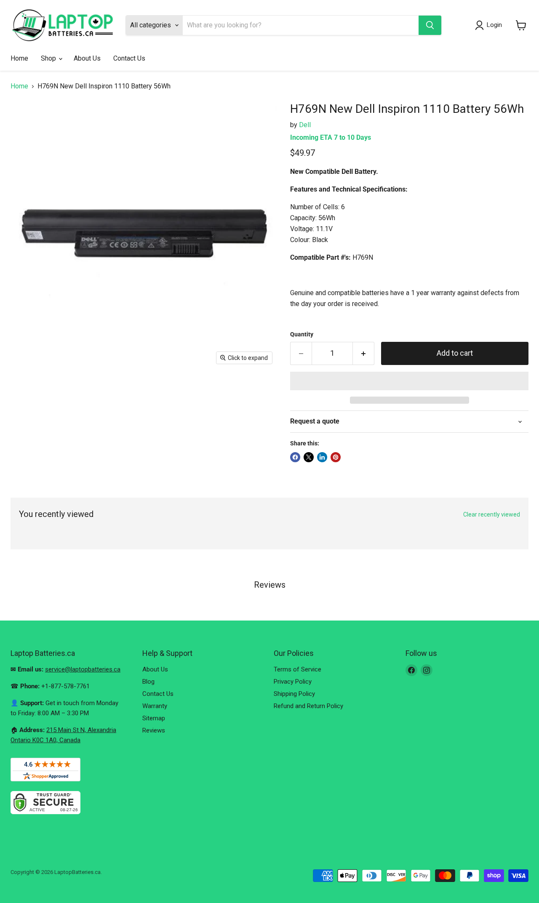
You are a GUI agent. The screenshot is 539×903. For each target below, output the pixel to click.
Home (19, 58)
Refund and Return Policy (308, 706)
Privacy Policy (293, 681)
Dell (305, 125)
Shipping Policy (294, 694)
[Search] (430, 25)
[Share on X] (309, 457)
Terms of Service (297, 669)
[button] (409, 381)
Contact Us (129, 58)
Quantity (301, 334)
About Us (87, 58)
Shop (49, 58)
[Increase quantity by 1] (363, 353)
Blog (148, 681)
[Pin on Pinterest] (336, 457)
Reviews (153, 730)
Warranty (154, 706)
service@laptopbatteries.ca (82, 669)
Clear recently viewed (491, 514)
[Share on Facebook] (295, 457)
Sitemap (153, 718)
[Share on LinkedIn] (322, 457)
